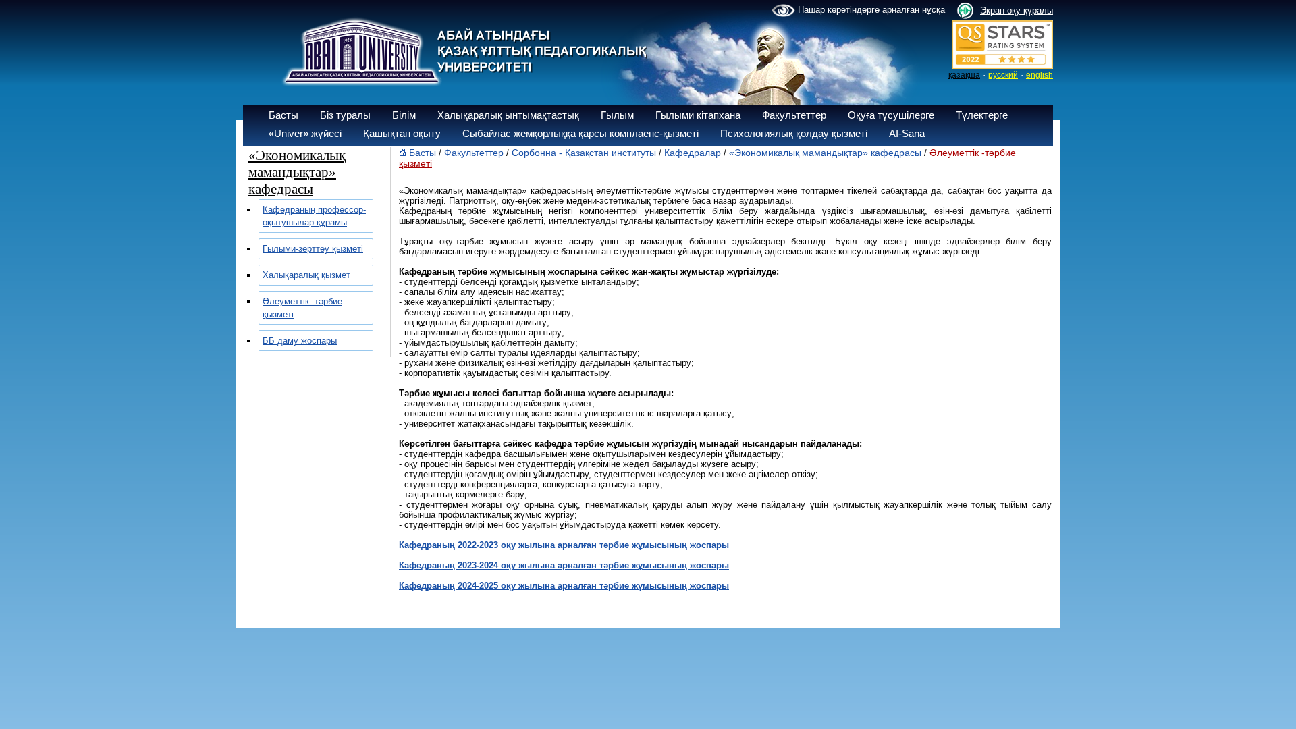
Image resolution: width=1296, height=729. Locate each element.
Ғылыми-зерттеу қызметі (313, 249)
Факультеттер (794, 115)
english (1039, 75)
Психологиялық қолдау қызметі (793, 133)
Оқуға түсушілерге (891, 115)
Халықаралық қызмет (306, 275)
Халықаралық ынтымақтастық (508, 115)
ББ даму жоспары (300, 340)
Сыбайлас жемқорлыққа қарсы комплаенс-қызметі (580, 133)
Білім (404, 115)
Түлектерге (982, 115)
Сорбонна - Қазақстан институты (584, 152)
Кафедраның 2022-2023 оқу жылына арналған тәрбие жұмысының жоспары (564, 545)
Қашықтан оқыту (402, 133)
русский (1003, 75)
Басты (283, 115)
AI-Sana (907, 133)
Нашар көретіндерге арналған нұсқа (870, 10)
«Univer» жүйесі (305, 133)
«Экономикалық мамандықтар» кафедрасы (825, 152)
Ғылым (617, 115)
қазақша (964, 75)
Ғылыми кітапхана (697, 115)
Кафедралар (692, 152)
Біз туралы (345, 115)
